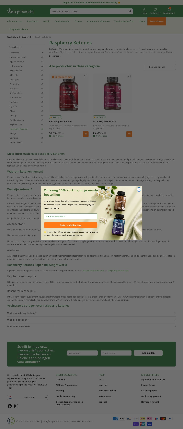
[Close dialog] (139, 189)
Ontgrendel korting (70, 225)
